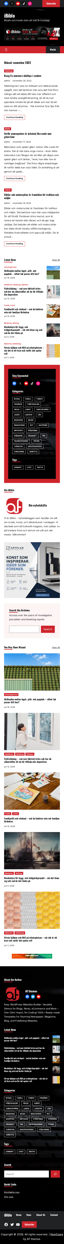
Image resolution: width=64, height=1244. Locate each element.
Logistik (28, 415)
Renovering (19, 425)
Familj (6, 305)
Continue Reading (14, 117)
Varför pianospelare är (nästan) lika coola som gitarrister (27, 135)
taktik (40, 467)
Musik (7, 129)
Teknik (8, 190)
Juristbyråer (42, 409)
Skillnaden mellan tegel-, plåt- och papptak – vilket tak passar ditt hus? (21, 272)
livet (29, 467)
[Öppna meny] (6, 50)
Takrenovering (21, 441)
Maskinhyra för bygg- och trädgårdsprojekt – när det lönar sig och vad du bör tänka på (23, 330)
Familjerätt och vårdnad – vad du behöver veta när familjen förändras (23, 310)
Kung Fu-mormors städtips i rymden (22, 76)
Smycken (18, 430)
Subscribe (29, 1224)
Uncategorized (10, 267)
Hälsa (16, 409)
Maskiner (8, 323)
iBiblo (9, 15)
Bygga (17, 399)
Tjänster (24, 285)
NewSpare (56, 1234)
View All (56, 260)
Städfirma (8, 285)
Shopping (43, 425)
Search (48, 629)
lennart (18, 467)
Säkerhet (8, 344)
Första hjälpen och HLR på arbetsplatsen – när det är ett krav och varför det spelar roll (24, 350)
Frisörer (18, 404)
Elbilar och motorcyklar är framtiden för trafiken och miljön (31, 196)
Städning (8, 71)
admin (7, 80)
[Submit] (55, 1174)
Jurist (12, 305)
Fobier (39, 399)
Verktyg (15, 323)
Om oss (8, 1197)
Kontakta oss (11, 1192)
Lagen (16, 415)
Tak (43, 436)
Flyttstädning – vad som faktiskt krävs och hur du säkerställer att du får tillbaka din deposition (23, 291)
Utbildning (16, 344)
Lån (39, 415)
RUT (31, 425)
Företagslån (33, 404)
